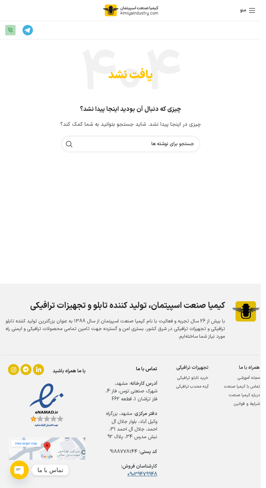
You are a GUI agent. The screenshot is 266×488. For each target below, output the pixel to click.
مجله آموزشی (249, 378)
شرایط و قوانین (247, 404)
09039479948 (142, 474)
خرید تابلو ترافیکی (193, 378)
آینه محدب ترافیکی (192, 386)
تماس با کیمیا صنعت (242, 386)
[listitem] (13, 369)
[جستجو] (69, 144)
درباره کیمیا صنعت (244, 395)
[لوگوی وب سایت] (130, 10)
